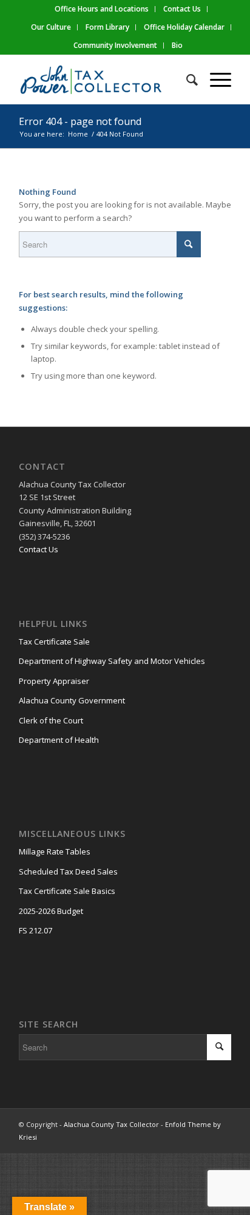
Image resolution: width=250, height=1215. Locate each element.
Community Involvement (115, 45)
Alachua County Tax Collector (111, 1124)
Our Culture (51, 27)
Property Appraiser (54, 680)
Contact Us (38, 549)
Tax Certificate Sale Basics (67, 890)
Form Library (107, 27)
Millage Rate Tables (54, 851)
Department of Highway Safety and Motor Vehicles (112, 660)
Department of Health (59, 739)
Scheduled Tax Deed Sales (68, 871)
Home (78, 133)
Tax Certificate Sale (54, 641)
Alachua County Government (72, 700)
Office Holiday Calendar (184, 27)
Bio (177, 45)
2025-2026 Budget (51, 910)
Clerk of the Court (51, 720)
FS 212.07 (35, 930)
